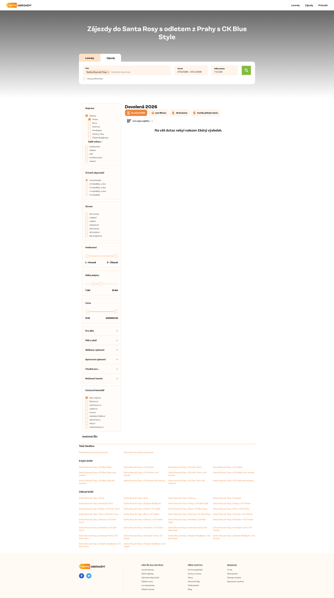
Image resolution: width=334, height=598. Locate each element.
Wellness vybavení (94, 349)
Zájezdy (309, 5)
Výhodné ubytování (150, 577)
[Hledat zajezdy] (246, 70)
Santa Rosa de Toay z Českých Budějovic (142, 503)
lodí (91, 154)
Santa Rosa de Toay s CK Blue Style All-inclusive (97, 481)
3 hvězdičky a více (98, 187)
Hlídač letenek (147, 589)
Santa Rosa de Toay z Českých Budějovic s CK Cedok (145, 545)
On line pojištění (195, 569)
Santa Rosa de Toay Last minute (138, 452)
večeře (93, 221)
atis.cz (92, 423)
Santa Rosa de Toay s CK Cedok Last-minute (233, 472)
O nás (229, 569)
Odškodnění (193, 585)
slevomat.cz (95, 419)
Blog (190, 589)
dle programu (96, 236)
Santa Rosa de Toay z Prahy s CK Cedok (142, 509)
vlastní (93, 161)
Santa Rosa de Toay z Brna (136, 498)
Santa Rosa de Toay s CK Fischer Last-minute (141, 473)
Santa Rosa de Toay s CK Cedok (227, 467)
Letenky (295, 5)
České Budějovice (100, 137)
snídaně (93, 217)
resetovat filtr (90, 436)
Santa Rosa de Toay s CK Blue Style (95, 467)
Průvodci (323, 5)
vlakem (93, 150)
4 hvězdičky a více (98, 191)
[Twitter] (88, 575)
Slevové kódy (194, 581)
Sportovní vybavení (95, 359)
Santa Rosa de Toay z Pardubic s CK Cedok (143, 527)
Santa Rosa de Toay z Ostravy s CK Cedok (143, 519)
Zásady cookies (234, 577)
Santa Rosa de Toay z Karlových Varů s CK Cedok (143, 537)
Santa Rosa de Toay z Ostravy (182, 498)
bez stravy (94, 214)
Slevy (190, 577)
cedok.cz (93, 409)
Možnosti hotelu (94, 378)
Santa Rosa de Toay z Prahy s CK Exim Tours (99, 509)
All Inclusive (181, 113)
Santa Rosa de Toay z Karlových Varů (96, 503)
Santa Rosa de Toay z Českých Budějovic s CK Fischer (234, 537)
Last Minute (160, 113)
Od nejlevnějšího (141, 120)
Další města (94, 141)
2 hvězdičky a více (98, 184)
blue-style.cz (95, 398)
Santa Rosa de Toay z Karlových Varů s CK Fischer (232, 528)
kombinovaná (96, 157)
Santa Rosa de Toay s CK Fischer (139, 467)
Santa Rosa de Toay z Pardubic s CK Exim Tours (98, 528)
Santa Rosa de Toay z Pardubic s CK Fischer (233, 519)
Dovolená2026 (138, 113)
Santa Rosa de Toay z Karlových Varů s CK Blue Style (187, 528)
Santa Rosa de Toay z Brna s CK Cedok (141, 514)
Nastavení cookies (235, 581)
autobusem (95, 146)
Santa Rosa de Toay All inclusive (93, 452)
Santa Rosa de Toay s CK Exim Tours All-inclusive (186, 481)
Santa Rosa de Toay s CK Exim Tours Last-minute (187, 473)
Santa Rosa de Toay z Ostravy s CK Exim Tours (97, 520)
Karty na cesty (194, 573)
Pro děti (89, 330)
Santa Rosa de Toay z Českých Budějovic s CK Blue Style (189, 537)
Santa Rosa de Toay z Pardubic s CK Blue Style (187, 520)
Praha (95, 119)
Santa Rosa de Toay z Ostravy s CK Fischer (233, 514)
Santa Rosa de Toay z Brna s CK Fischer (231, 509)
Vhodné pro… (92, 368)
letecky (93, 116)
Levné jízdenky (148, 585)
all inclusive (95, 232)
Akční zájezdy (147, 573)
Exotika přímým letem (207, 113)
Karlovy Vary (98, 134)
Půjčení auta (147, 581)
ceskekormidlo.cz (97, 416)
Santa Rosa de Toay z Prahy (91, 498)
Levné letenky (147, 569)
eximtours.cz (95, 405)
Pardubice (97, 130)
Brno (94, 123)
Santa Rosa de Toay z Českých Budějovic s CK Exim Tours (100, 545)
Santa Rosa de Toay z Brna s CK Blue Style (187, 509)
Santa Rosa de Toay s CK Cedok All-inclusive (233, 480)
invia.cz (93, 412)
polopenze (94, 225)
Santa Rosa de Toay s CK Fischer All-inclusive (144, 480)
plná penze (94, 228)
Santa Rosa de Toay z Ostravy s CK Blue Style (189, 514)
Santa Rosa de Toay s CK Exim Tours (185, 467)
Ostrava (96, 126)
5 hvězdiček (95, 195)
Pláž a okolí (91, 340)
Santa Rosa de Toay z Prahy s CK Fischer (232, 503)
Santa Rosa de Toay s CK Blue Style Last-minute (98, 473)
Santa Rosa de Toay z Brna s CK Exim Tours (99, 514)
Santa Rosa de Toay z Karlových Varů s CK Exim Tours (98, 537)
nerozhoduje (95, 180)
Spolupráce (232, 573)
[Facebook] (81, 575)
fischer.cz (94, 401)
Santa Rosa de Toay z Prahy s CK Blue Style (188, 503)
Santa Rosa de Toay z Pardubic (227, 498)
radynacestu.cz (96, 427)
